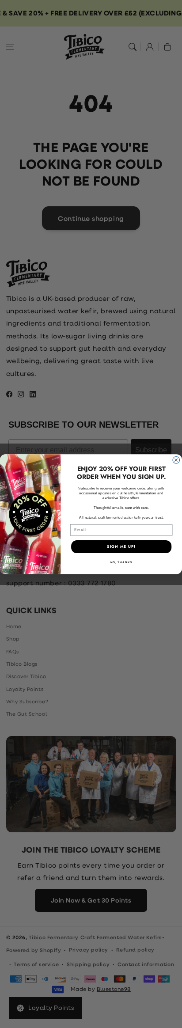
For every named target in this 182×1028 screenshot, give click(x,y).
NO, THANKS (121, 562)
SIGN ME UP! (121, 546)
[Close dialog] (176, 459)
